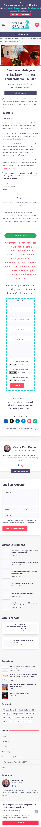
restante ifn (18, 221)
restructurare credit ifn (30, 221)
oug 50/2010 (27, 218)
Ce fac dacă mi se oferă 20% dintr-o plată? (24, 562)
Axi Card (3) (8, 717)
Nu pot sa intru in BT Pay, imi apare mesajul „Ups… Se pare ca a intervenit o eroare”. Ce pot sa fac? (23, 676)
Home (2, 38)
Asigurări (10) (18, 714)
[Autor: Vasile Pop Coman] (7, 448)
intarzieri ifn (32, 215)
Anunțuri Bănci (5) (10, 710)
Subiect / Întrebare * (20, 329)
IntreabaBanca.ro (10, 813)
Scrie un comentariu (20, 235)
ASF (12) (7, 714)
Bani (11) (19, 721)
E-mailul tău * (20, 310)
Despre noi (5, 741)
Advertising (6, 752)
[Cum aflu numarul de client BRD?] (5, 695)
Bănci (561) (8, 721)
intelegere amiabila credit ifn (12, 218)
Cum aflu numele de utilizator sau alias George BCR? (22, 667)
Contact (4, 767)
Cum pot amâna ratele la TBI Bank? (22, 583)
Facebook (29, 402)
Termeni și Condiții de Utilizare (12, 757)
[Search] (37, 25)
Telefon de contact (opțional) (20, 320)
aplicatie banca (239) (27, 710)
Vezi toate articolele (20, 471)
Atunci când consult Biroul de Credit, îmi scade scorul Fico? (24, 604)
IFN (20, 206)
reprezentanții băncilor (20, 11)
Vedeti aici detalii (8, 168)
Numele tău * (20, 300)
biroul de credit (16, 212)
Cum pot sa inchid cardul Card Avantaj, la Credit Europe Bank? (22, 685)
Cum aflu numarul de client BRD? (20, 693)
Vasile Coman (14, 8)
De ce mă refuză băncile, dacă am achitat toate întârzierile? (24, 572)
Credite (20, 202)
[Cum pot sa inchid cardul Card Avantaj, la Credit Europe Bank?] (5, 687)
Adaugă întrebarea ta (21, 14)
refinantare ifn (8, 221)
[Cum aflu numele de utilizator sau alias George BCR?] (5, 669)
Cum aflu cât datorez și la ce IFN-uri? (23, 593)
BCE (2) (28, 721)
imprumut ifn (22, 215)
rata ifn (35, 218)
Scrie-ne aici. (27, 293)
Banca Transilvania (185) (24, 717)
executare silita (31, 202)
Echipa (6, 746)
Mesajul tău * (20, 339)
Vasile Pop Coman (25, 447)
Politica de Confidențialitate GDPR (15, 762)
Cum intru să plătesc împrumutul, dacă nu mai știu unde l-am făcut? (24, 551)
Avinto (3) (30, 714)
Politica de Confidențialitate (17, 818)
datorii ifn (32, 212)
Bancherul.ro (33, 8)
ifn (17, 215)
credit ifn (25, 212)
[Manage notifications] (36, 811)
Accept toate (20, 823)
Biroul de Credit (12, 38)
